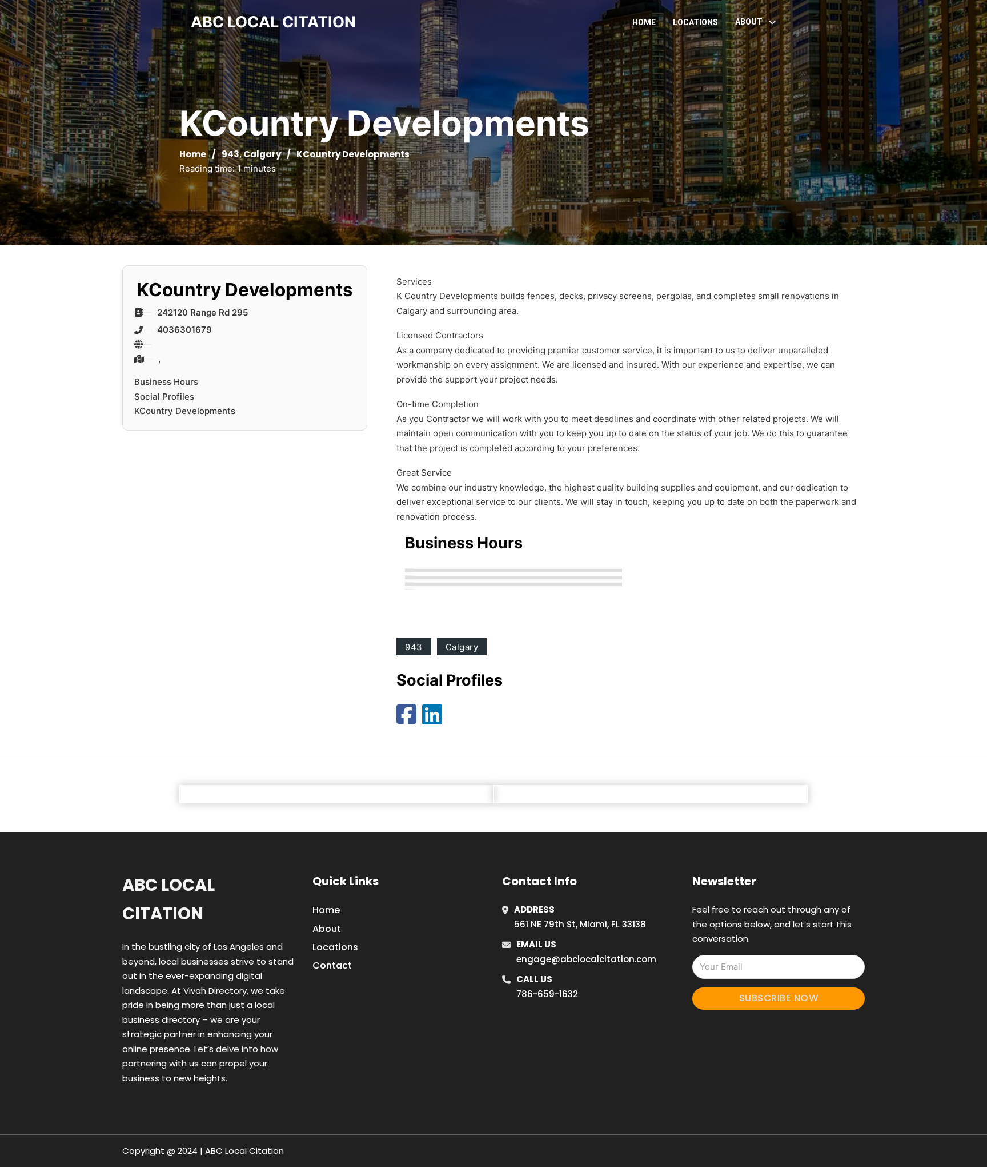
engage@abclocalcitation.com (586, 959)
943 (230, 154)
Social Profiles (164, 396)
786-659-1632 (547, 994)
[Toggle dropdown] (772, 22)
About (326, 928)
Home (644, 22)
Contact (332, 965)
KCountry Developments (184, 410)
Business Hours (166, 381)
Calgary (262, 154)
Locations (695, 22)
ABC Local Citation (168, 899)
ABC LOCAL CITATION (273, 22)
